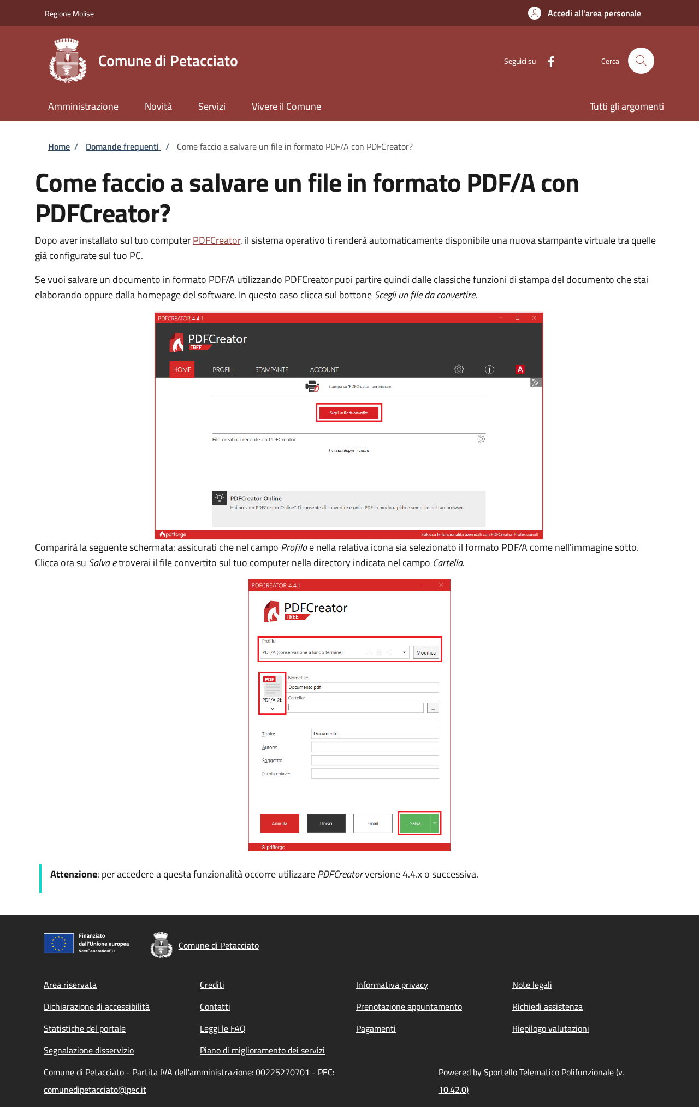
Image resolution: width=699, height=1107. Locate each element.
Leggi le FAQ (223, 1028)
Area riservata (70, 984)
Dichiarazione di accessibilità (97, 1006)
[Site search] (641, 61)
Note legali (532, 984)
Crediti (212, 984)
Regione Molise (69, 13)
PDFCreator (216, 240)
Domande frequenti (123, 146)
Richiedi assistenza (547, 1006)
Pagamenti (376, 1028)
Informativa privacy (392, 984)
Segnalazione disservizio (89, 1050)
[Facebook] (547, 60)
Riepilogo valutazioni (550, 1028)
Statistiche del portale (85, 1028)
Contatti (215, 1006)
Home (59, 146)
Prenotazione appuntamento (409, 1006)
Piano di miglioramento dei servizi (262, 1050)
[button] (584, 13)
